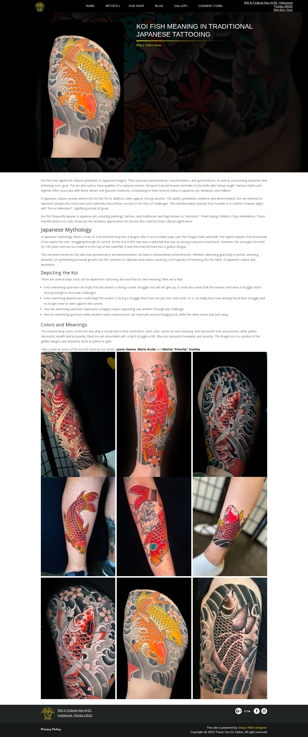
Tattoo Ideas (153, 45)
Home (90, 6)
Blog (159, 6)
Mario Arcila (147, 349)
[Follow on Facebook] (257, 711)
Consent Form (210, 6)
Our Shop (136, 6)
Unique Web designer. (252, 727)
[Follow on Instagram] (264, 711)
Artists (111, 6)
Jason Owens (126, 349)
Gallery (181, 6)
